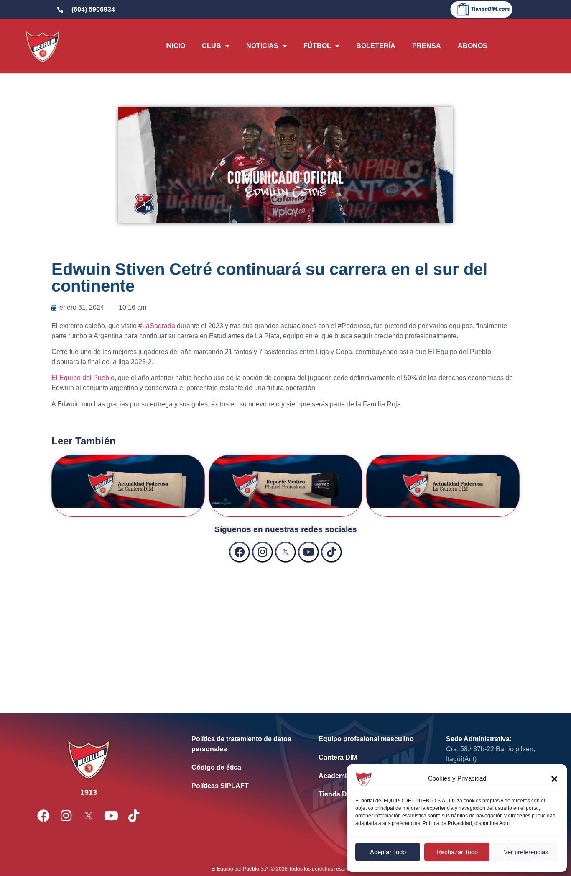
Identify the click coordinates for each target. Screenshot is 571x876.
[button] (554, 779)
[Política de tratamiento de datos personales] (242, 744)
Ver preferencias (526, 851)
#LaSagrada (156, 325)
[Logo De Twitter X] (285, 552)
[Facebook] (239, 552)
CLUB (211, 45)
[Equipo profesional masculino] (369, 739)
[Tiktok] (331, 552)
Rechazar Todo (457, 851)
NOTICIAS (262, 45)
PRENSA (426, 45)
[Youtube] (308, 552)
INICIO (175, 45)
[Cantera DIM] (369, 757)
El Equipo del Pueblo (83, 377)
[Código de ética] (242, 767)
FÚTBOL (317, 45)
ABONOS (472, 45)
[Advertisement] (285, 629)
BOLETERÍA (375, 45)
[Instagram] (262, 552)
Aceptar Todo (388, 851)
